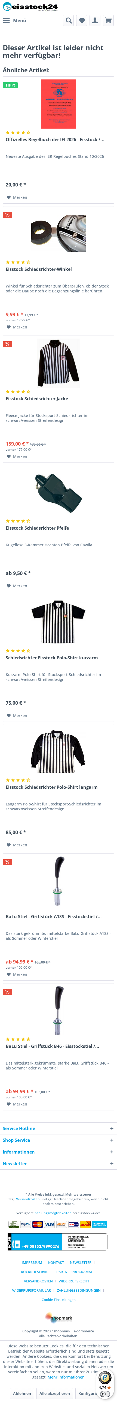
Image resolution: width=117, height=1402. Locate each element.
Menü (19, 20)
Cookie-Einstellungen (59, 1299)
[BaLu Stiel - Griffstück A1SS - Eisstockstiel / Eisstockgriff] (58, 881)
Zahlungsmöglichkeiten (53, 1213)
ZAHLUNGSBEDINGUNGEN (79, 1290)
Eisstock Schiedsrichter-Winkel (39, 269)
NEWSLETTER (80, 1262)
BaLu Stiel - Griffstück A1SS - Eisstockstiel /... (54, 917)
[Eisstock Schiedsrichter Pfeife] (58, 492)
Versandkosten (28, 1199)
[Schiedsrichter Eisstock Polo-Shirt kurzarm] (58, 622)
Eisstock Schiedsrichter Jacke (37, 399)
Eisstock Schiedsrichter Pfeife (37, 528)
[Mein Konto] (95, 20)
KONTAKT (56, 1262)
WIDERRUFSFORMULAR (31, 1290)
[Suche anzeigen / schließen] (68, 20)
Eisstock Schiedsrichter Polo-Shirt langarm (52, 787)
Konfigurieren (91, 1393)
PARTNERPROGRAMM (74, 1271)
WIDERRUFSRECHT (74, 1281)
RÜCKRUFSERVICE (35, 1271)
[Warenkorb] (108, 20)
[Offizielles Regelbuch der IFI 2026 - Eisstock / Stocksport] (58, 104)
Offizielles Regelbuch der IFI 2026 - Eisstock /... (55, 140)
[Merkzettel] (81, 20)
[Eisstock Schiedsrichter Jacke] (58, 363)
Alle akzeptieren (54, 1393)
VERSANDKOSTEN (38, 1281)
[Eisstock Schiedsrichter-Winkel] (58, 233)
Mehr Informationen (66, 1377)
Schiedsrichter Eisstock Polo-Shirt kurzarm (52, 658)
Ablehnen (22, 1393)
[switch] (105, 1394)
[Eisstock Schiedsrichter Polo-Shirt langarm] (58, 751)
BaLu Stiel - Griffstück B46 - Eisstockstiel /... (52, 1046)
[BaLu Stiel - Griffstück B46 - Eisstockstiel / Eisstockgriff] (58, 1010)
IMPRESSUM (32, 1262)
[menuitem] (14, 20)
